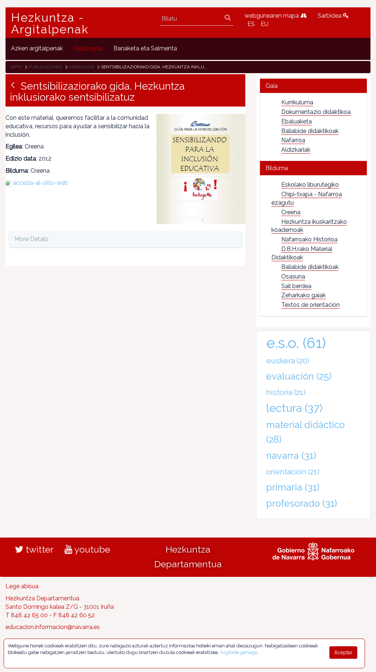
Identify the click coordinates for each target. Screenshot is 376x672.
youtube (91, 549)
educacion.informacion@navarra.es (53, 627)
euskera (287, 360)
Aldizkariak (295, 149)
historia (286, 392)
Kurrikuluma (297, 102)
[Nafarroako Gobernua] (313, 550)
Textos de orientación (310, 304)
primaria (292, 487)
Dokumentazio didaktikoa (316, 111)
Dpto (16, 66)
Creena (290, 212)
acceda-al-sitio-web (40, 182)
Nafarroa (293, 140)
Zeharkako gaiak (303, 295)
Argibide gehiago (238, 652)
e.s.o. (296, 342)
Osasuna (293, 276)
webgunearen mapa (272, 15)
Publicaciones (45, 66)
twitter (39, 549)
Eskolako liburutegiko (310, 184)
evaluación (299, 376)
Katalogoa (81, 66)
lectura (294, 407)
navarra (291, 455)
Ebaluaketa (296, 121)
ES (251, 24)
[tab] (313, 86)
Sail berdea (296, 286)
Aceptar (343, 652)
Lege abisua (22, 586)
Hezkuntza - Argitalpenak (50, 23)
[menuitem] (37, 49)
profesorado (301, 503)
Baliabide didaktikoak (310, 130)
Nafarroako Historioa (309, 239)
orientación (292, 471)
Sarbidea (330, 15)
